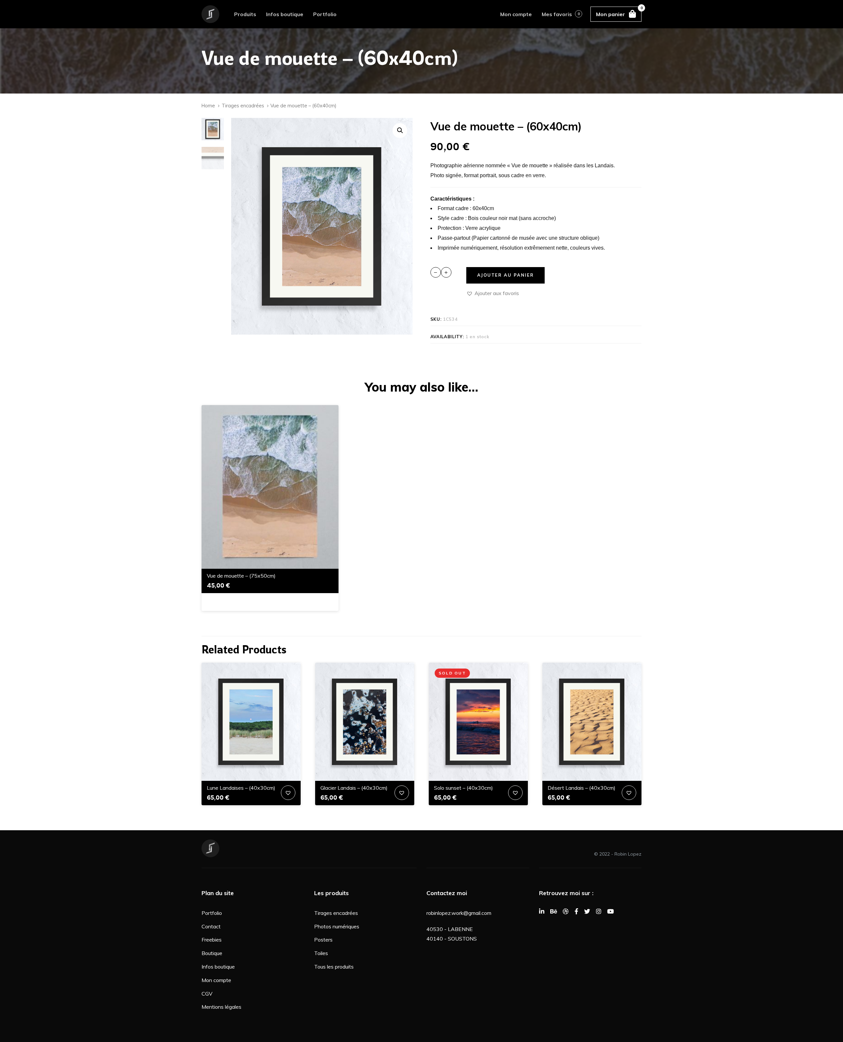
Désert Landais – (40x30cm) (581, 787)
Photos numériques (336, 926)
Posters (323, 939)
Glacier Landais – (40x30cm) (354, 787)
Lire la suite (478, 770)
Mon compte (216, 980)
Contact (211, 926)
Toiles (321, 953)
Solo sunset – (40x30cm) (463, 787)
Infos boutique (218, 966)
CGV (207, 993)
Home (208, 105)
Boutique (212, 953)
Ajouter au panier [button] (270, 558)
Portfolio (212, 913)
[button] (400, 130)
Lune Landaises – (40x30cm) (241, 787)
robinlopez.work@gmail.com (458, 913)
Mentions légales (221, 1006)
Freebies (212, 939)
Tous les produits (334, 966)
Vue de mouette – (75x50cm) (241, 575)
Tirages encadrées (243, 105)
